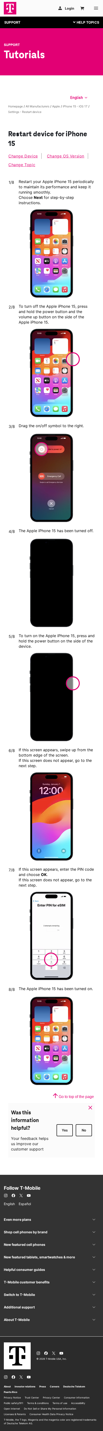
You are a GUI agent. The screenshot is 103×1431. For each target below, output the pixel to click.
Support (12, 45)
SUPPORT (12, 22)
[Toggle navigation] (85, 22)
